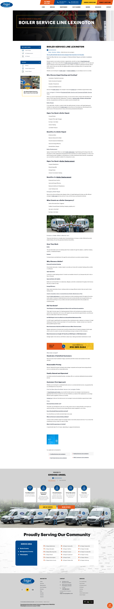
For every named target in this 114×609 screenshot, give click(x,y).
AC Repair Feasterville (85, 546)
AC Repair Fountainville (85, 551)
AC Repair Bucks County (50, 560)
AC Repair (27, 56)
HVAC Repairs (62, 480)
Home (43, 7)
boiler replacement (70, 152)
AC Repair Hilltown (84, 557)
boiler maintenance (54, 296)
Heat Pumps (28, 50)
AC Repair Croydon (67, 551)
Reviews (42, 589)
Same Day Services (48, 507)
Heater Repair (28, 71)
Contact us (49, 398)
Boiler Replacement (52, 149)
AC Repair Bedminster (50, 546)
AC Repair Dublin (66, 557)
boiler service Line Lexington (71, 62)
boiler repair (62, 70)
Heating (24, 62)
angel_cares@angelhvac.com (66, 593)
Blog (41, 591)
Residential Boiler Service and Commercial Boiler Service (76, 92)
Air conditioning (26, 47)
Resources (98, 7)
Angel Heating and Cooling (54, 392)
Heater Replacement (30, 68)
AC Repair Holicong (84, 560)
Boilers (26, 65)
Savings (88, 7)
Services (52, 7)
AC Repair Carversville (67, 546)
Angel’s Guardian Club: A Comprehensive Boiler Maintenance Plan (64, 293)
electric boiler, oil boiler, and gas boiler (82, 98)
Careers (42, 596)
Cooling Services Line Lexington (57, 454)
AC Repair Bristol (49, 554)
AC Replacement (29, 53)
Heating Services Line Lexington (81, 453)
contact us (73, 89)
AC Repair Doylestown (68, 554)
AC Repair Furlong (84, 554)
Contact (108, 7)
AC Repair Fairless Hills (68, 560)
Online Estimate (66, 507)
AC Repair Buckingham (50, 557)
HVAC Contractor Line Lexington (81, 457)
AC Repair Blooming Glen (50, 551)
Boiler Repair (50, 102)
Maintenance (63, 7)
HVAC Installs (51, 480)
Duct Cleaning (76, 7)
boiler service (56, 89)
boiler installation (71, 70)
